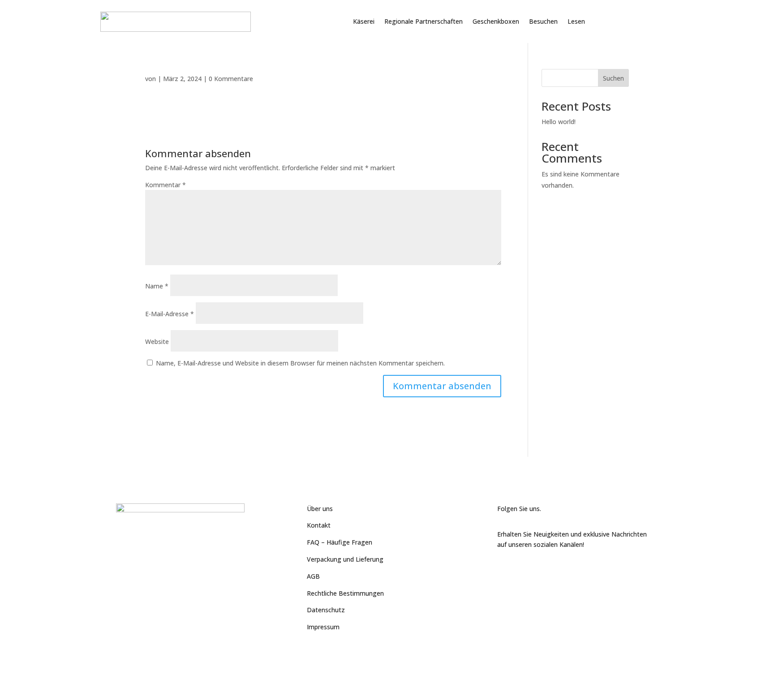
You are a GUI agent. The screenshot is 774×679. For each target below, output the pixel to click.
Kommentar (165, 184)
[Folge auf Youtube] (522, 570)
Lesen (576, 21)
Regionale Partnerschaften (423, 21)
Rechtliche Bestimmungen (345, 593)
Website (157, 341)
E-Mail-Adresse (169, 313)
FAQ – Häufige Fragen (339, 542)
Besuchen (543, 21)
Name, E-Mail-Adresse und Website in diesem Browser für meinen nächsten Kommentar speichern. (300, 363)
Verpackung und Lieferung (345, 559)
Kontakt (319, 525)
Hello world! (559, 121)
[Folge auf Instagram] (540, 570)
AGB (313, 576)
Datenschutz (326, 610)
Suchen (613, 78)
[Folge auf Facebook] (504, 570)
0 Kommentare (231, 78)
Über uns (320, 508)
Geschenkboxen (496, 21)
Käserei (363, 21)
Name (156, 286)
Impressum (323, 627)
